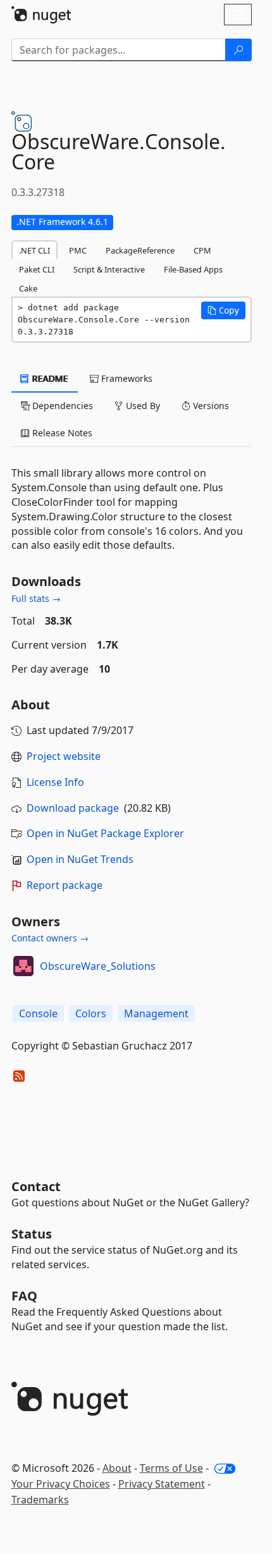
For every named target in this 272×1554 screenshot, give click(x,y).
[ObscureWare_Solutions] (23, 966)
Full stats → (36, 598)
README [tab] (49, 378)
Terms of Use (171, 1468)
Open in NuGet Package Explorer (105, 833)
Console (38, 1013)
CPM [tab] (202, 250)
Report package (64, 885)
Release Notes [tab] (61, 433)
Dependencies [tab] (61, 406)
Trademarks (40, 1500)
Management (156, 1013)
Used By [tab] (141, 406)
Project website (64, 756)
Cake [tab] (28, 288)
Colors (90, 1013)
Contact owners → (50, 938)
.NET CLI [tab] (34, 250)
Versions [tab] (209, 406)
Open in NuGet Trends (80, 859)
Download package (73, 808)
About (117, 1468)
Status (31, 1233)
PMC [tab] (78, 250)
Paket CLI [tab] (36, 269)
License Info (55, 782)
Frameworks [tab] (125, 378)
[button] (223, 310)
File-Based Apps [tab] (193, 269)
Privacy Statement (161, 1484)
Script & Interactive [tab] (109, 269)
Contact (36, 1186)
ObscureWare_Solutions (98, 966)
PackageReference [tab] (140, 250)
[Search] (238, 50)
